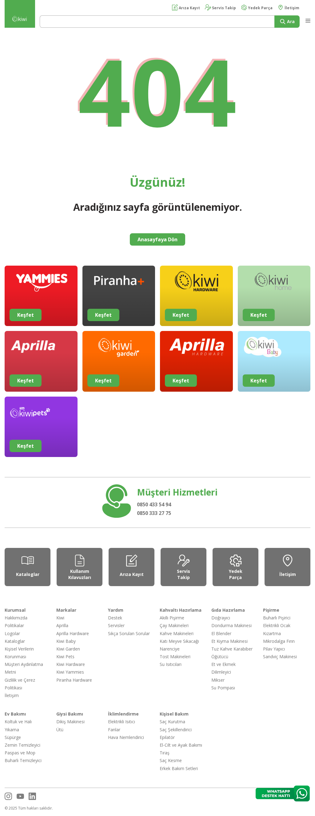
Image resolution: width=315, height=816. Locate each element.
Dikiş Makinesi (70, 721)
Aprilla (62, 625)
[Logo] (20, 20)
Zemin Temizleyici (22, 745)
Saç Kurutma (172, 721)
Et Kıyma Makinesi (229, 641)
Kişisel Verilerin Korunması (19, 652)
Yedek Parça (260, 7)
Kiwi (60, 618)
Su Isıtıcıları (170, 664)
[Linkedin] (32, 796)
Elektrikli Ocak (276, 625)
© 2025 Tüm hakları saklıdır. (29, 808)
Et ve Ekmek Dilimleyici (223, 668)
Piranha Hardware (74, 680)
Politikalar (14, 625)
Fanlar (114, 729)
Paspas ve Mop (20, 753)
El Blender (221, 633)
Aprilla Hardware (72, 633)
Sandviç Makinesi (280, 656)
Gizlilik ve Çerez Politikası (20, 684)
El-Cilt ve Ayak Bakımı (181, 745)
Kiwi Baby (66, 641)
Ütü (59, 729)
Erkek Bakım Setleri (179, 768)
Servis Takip (223, 7)
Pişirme (271, 610)
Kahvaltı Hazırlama (180, 610)
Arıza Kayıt (189, 7)
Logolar (12, 633)
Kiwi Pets (65, 656)
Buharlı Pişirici (276, 618)
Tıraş (164, 753)
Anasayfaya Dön (157, 239)
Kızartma (272, 633)
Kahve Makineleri (176, 633)
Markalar (66, 610)
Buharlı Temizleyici (23, 760)
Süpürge (13, 737)
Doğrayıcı (220, 618)
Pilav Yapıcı (274, 649)
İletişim (291, 7)
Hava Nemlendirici (126, 737)
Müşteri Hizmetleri (177, 492)
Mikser (218, 680)
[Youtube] (20, 796)
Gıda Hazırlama (228, 610)
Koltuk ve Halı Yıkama (18, 725)
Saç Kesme (171, 760)
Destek (115, 618)
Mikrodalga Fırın (279, 641)
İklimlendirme (123, 714)
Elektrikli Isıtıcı (121, 721)
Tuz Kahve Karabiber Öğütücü (232, 652)
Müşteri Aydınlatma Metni (24, 668)
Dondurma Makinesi (231, 625)
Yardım (115, 610)
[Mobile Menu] (307, 19)
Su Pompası (223, 688)
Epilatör (167, 737)
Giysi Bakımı (69, 714)
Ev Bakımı (15, 714)
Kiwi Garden (68, 649)
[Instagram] (8, 796)
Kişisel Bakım (174, 714)
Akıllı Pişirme (172, 618)
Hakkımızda (16, 618)
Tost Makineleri (175, 656)
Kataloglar (15, 641)
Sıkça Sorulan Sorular (129, 633)
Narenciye (170, 649)
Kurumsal (15, 610)
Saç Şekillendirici (176, 729)
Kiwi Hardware (70, 664)
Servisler (116, 625)
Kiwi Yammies (70, 672)
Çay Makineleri (174, 625)
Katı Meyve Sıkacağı (179, 641)
